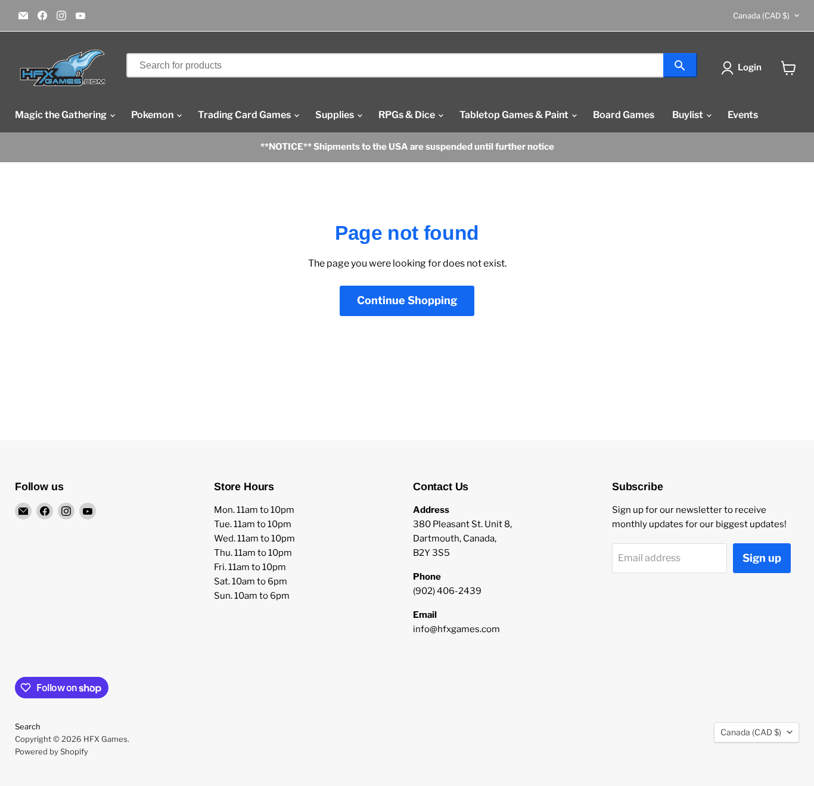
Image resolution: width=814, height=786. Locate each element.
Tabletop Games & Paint (514, 114)
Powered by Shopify (51, 751)
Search (28, 726)
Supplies (335, 114)
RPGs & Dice (407, 114)
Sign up (761, 558)
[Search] (680, 65)
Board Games (623, 114)
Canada (761, 15)
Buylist (688, 114)
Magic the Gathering (61, 114)
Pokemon (153, 114)
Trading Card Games (245, 114)
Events (743, 114)
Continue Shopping (407, 300)
